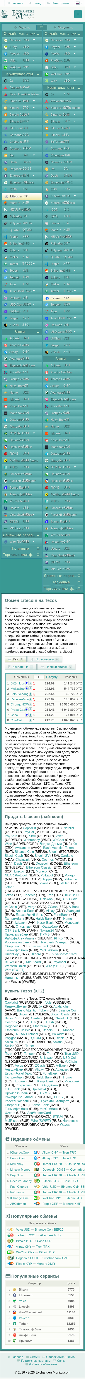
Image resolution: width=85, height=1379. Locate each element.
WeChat (58, 840)
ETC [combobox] (25, 182)
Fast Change (19, 1186)
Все (17, 659)
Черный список (58, 666)
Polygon (70, 875)
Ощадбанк (50, 926)
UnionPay (12, 954)
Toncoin (29, 895)
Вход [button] (37, 3)
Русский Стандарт (55, 942)
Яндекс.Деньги (50, 844)
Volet (59, 836)
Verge (32, 907)
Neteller (68, 828)
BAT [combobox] (25, 94)
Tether (9, 887)
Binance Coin (24, 851)
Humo (67, 918)
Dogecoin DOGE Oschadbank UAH (41, 1258)
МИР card (33, 962)
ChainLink (22, 859)
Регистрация (60, 3)
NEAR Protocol (16, 875)
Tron (50, 895)
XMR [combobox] (25, 202)
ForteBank (61, 914)
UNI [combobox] (25, 297)
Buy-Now (16, 1175)
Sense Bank (40, 946)
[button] (30, 683)
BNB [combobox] (25, 100)
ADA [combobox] (25, 134)
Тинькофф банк (16, 950)
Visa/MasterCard (64, 954)
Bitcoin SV (42, 855)
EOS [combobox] (66, 189)
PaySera (11, 836)
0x (75, 844)
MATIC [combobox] (27, 223)
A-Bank (74, 907)
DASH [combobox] (26, 162)
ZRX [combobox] (25, 80)
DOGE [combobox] (26, 168)
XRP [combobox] (25, 236)
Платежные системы (35, 1360)
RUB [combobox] (25, 40)
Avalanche (22, 848)
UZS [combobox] (25, 392)
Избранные (22, 666)
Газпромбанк (14, 918)
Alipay (50, 911)
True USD (72, 895)
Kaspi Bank (45, 922)
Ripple (47, 879)
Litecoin (19, 871)
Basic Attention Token (58, 848)
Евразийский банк (29, 914)
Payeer (23, 1318)
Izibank (20, 922)
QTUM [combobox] (27, 229)
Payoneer (59, 962)
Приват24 (46, 930)
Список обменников (60, 1357)
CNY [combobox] (25, 67)
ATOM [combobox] (26, 148)
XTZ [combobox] (25, 270)
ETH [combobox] (25, 175)
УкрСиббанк (49, 950)
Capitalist (29, 828)
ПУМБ (45, 934)
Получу (52, 677)
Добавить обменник (42, 1364)
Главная (17, 3)
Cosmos (48, 859)
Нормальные (46, 659)
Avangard (73, 911)
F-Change (17, 1192)
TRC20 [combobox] (27, 263)
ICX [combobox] (24, 189)
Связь (60, 1360)
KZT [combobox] (25, 365)
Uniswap (46, 899)
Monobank (72, 922)
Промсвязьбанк (16, 934)
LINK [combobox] (25, 141)
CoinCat (16, 720)
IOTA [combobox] (66, 216)
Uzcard (36, 954)
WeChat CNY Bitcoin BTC (62, 1198)
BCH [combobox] (25, 114)
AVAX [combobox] (26, 87)
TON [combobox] (25, 277)
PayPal (29, 832)
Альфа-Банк (25, 911)
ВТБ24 (9, 962)
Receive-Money (21, 699)
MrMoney (16, 1164)
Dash (18, 863)
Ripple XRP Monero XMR (61, 1203)
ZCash (53, 907)
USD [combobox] (25, 46)
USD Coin (70, 899)
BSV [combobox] (25, 121)
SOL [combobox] (25, 250)
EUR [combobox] (66, 60)
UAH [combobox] (25, 338)
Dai (33, 1022)
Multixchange (20, 688)
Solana (43, 883)
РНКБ (58, 938)
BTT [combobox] (25, 128)
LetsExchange (20, 694)
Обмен (34, 1357)
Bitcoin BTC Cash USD (60, 1181)
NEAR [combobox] (26, 209)
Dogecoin (42, 863)
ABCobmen (18, 1203)
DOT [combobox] (25, 216)
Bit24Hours (18, 683)
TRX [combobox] (25, 284)
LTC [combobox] (25, 196)
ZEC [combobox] (25, 324)
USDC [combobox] (26, 304)
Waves (65, 1124)
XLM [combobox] (25, 257)
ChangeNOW (20, 704)
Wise (8, 844)
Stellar (64, 883)
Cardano (67, 855)
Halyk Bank (44, 918)
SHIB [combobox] (25, 243)
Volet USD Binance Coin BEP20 (39, 1229)
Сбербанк (12, 946)
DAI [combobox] (24, 155)
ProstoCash (19, 709)
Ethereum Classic (39, 867)
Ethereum (71, 863)
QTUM (36, 1038)
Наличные (12, 978)
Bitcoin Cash (14, 855)
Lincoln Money (20, 1169)
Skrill (32, 836)
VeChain (11, 907)
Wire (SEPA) (55, 966)
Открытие (23, 926)
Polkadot (47, 875)
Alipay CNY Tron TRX (59, 1152)
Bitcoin (53, 851)
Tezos (9, 895)
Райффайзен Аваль (19, 938)
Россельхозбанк (17, 942)
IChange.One (19, 1152)
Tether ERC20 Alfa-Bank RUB (38, 1235)
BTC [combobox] (25, 107)
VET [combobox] (25, 311)
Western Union (15, 966)
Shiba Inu (70, 879)
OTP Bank (12, 930)
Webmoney (32, 840)
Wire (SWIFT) (14, 970)
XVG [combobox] (25, 318)
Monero (41, 871)
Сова (14, 715)
